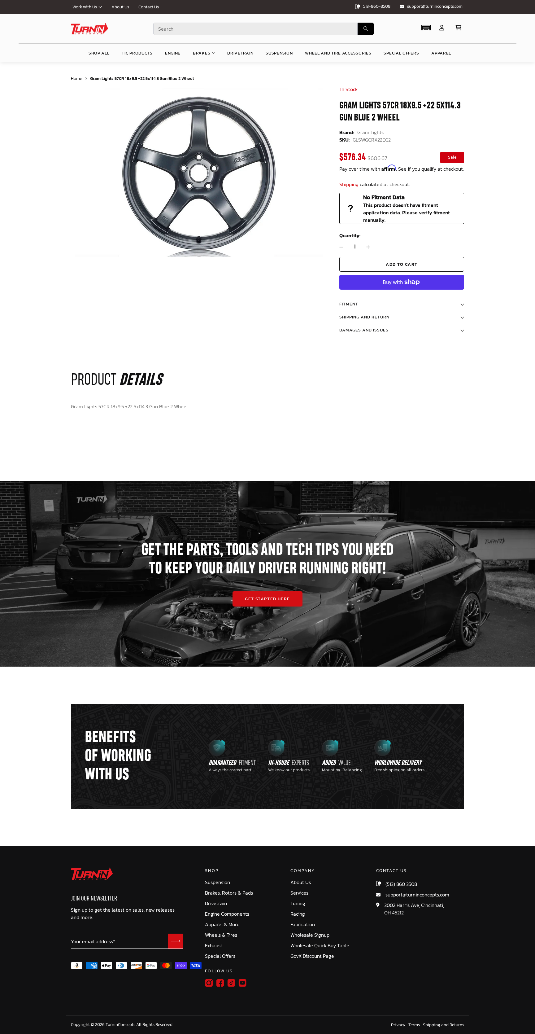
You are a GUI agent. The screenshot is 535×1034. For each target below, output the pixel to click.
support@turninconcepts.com (435, 6)
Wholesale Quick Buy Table (319, 946)
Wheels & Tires (221, 935)
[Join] (175, 941)
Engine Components (227, 914)
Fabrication (302, 924)
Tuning (297, 903)
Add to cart (401, 264)
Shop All (99, 53)
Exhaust (213, 946)
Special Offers (220, 956)
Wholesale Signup (309, 935)
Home (76, 78)
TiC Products (137, 53)
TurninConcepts (120, 1024)
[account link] (441, 28)
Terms (414, 1025)
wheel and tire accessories (338, 53)
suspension (279, 53)
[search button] (366, 29)
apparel (441, 53)
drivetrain (240, 53)
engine (173, 53)
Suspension (217, 882)
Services (299, 893)
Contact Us (148, 7)
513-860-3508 (376, 6)
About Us (120, 7)
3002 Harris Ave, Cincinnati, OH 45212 (414, 908)
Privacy (398, 1025)
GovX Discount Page (312, 956)
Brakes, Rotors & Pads (229, 893)
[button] (426, 27)
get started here (267, 599)
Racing (297, 914)
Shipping (349, 184)
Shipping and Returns (443, 1025)
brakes (201, 53)
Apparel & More (222, 924)
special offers (401, 53)
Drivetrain (216, 903)
